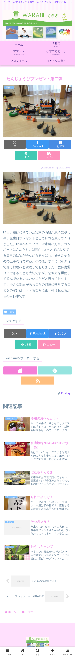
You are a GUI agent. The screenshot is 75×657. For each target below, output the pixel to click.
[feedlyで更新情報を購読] (55, 370)
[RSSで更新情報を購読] (38, 380)
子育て (11, 311)
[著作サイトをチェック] (20, 370)
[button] (49, 155)
